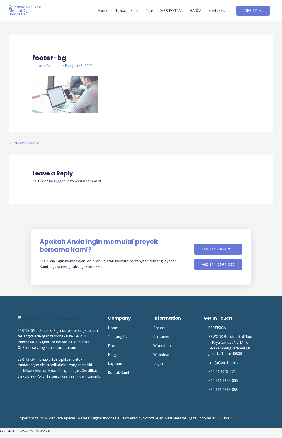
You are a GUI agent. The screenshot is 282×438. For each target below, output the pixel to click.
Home (103, 10)
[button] (253, 11)
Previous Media (24, 142)
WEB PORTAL (171, 10)
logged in (61, 181)
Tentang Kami (127, 10)
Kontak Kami (218, 10)
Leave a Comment (47, 65)
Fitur (149, 10)
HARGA (195, 10)
